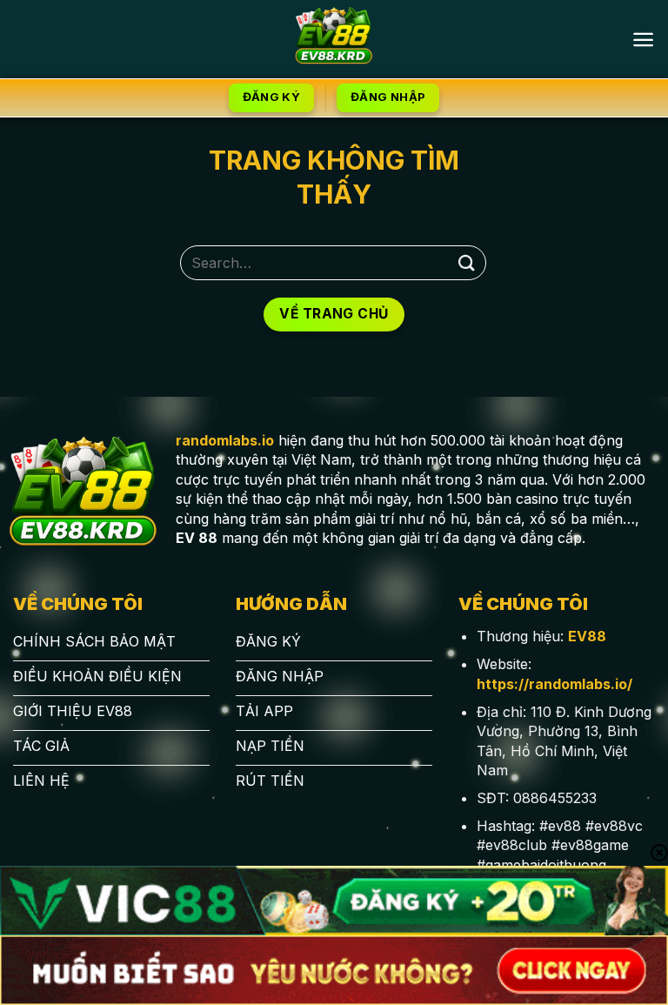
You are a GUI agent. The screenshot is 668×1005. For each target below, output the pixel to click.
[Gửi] (467, 262)
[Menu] (643, 40)
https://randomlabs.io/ (554, 684)
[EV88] (334, 39)
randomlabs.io (225, 440)
